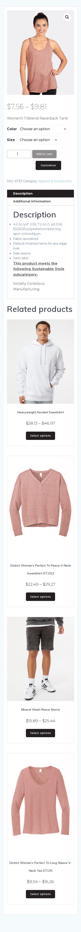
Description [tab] (23, 193)
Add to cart (44, 154)
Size (11, 140)
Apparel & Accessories (54, 181)
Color (12, 129)
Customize (48, 165)
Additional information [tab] (32, 201)
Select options (40, 435)
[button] (67, 17)
